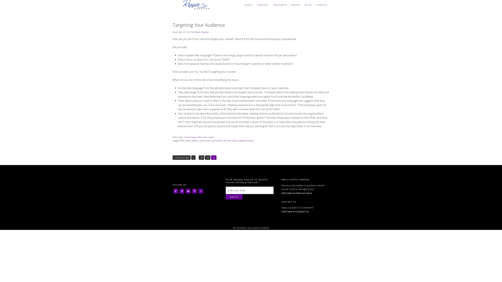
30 (214, 157)
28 (202, 157)
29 (208, 157)
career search (205, 140)
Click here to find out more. (296, 193)
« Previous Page (181, 158)
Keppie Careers (196, 5)
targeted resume (246, 140)
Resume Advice (230, 140)
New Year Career (206, 137)
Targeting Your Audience (199, 25)
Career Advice (190, 137)
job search (218, 140)
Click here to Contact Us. (295, 211)
